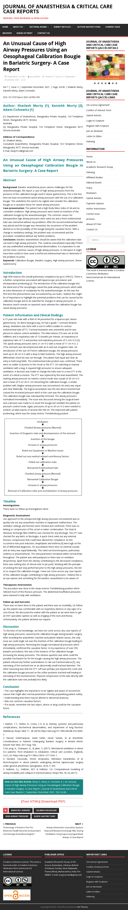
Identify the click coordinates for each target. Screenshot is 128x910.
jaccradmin (35, 76)
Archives (7, 33)
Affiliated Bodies (94, 177)
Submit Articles (62, 27)
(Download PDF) (53, 801)
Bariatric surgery (20, 810)
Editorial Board (38, 27)
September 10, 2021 (16, 76)
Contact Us (43, 33)
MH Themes (82, 907)
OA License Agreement (98, 104)
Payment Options (95, 203)
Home (5, 27)
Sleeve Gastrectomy (44, 816)
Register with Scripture (97, 125)
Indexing (90, 141)
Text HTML (30, 801)
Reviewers (91, 192)
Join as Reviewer (94, 130)
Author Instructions (88, 27)
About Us (18, 27)
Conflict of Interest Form (98, 110)
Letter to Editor (94, 136)
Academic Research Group (99, 166)
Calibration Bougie (46, 810)
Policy (89, 187)
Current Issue (112, 27)
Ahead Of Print (24, 33)
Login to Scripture (95, 120)
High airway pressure (16, 816)
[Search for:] (105, 240)
